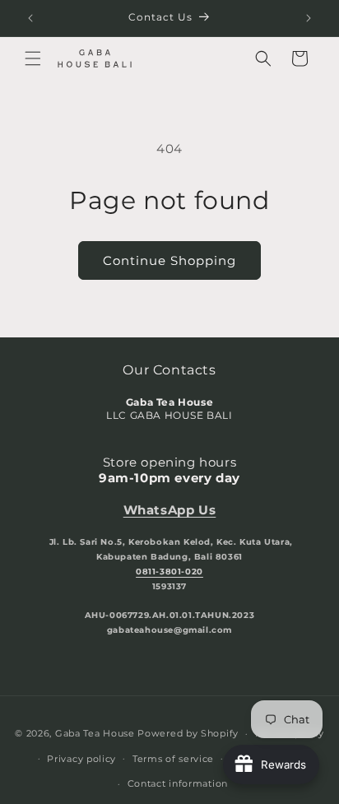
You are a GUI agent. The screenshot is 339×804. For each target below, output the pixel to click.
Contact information (178, 783)
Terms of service (173, 758)
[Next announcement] (308, 18)
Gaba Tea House (95, 733)
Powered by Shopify (188, 733)
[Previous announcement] (30, 18)
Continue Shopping (169, 260)
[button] (33, 58)
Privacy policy (81, 758)
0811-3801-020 (169, 571)
